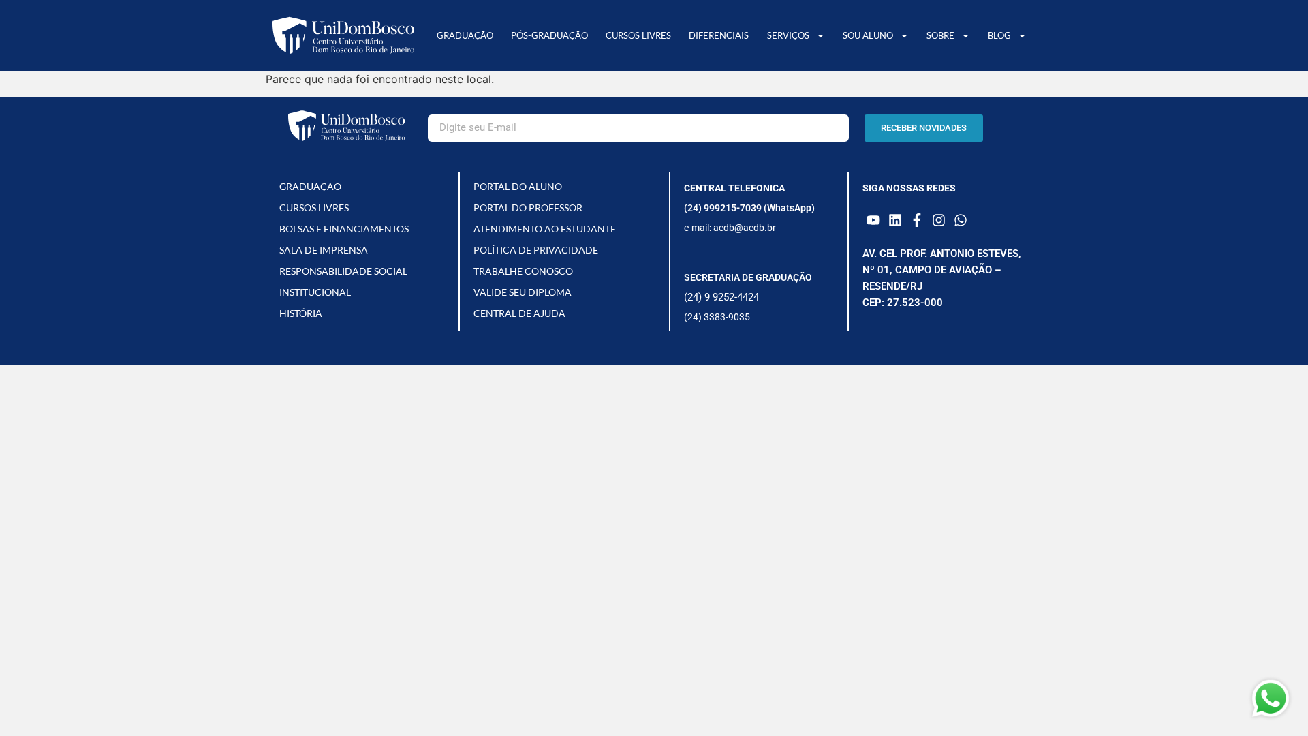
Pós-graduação (549, 35)
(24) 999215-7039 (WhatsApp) (749, 207)
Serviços (788, 35)
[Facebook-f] (917, 220)
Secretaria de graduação (748, 277)
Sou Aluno (868, 35)
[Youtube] (873, 220)
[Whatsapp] (960, 220)
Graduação (465, 35)
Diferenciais (719, 35)
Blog (999, 35)
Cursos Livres (638, 35)
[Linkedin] (895, 220)
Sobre (940, 35)
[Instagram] (939, 220)
